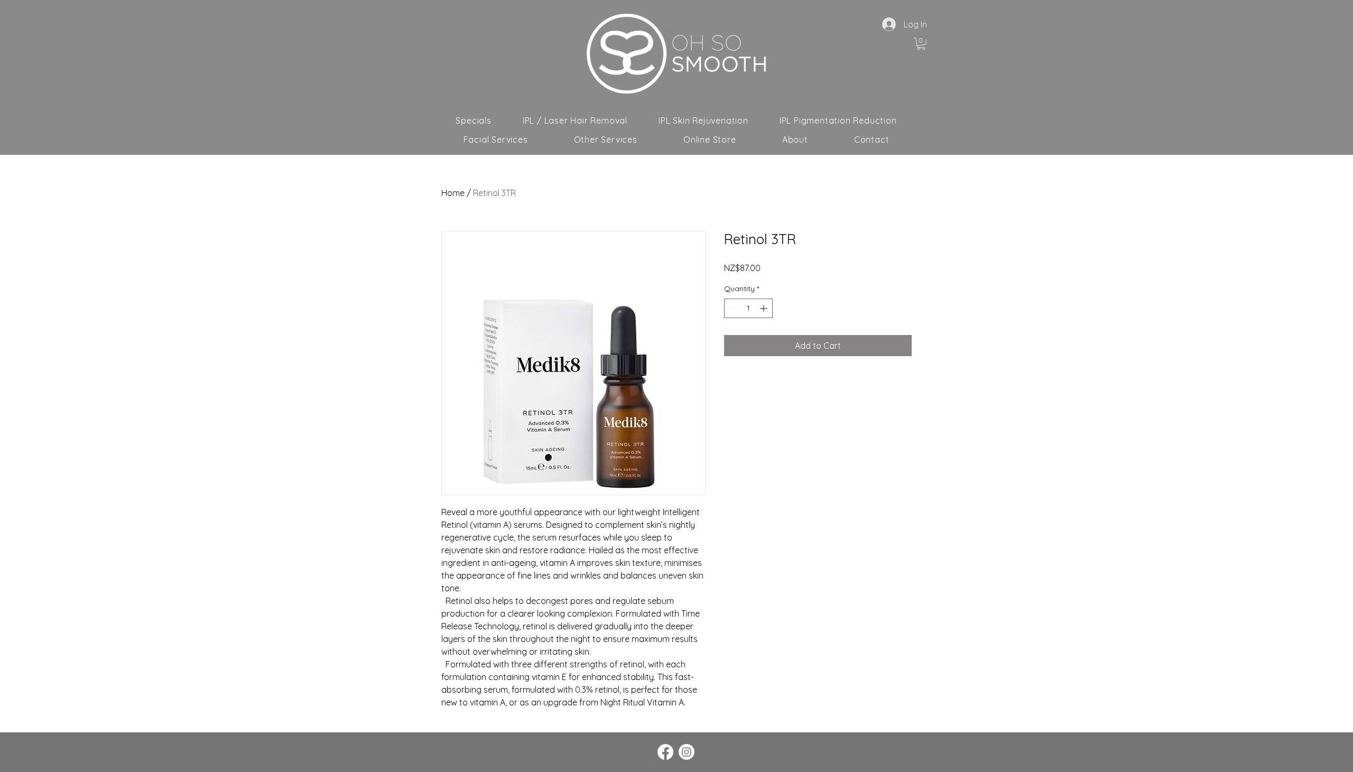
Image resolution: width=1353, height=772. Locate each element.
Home (453, 193)
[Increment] (764, 308)
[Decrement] (732, 308)
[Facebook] (665, 752)
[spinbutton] (748, 308)
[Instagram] (686, 752)
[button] (921, 44)
